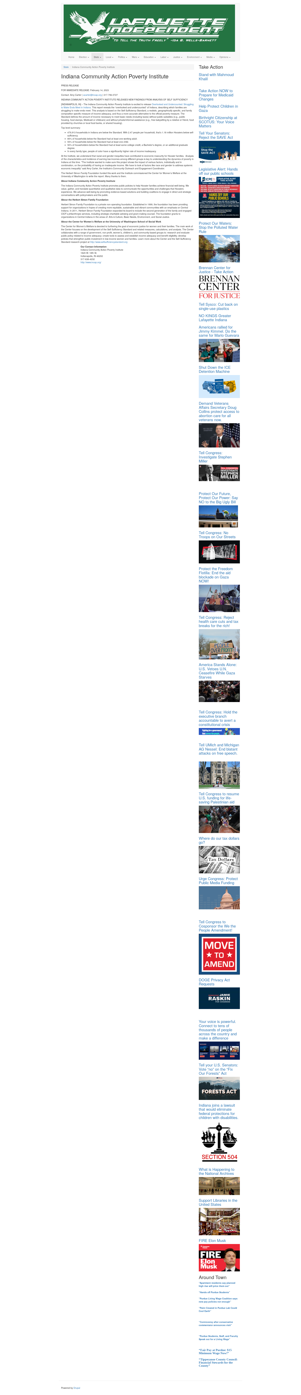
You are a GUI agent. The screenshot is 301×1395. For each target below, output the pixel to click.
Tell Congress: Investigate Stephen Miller (215, 457)
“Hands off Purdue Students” (214, 1292)
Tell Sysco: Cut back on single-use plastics (218, 306)
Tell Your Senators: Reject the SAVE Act (216, 135)
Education (149, 57)
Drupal (77, 1387)
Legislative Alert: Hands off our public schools (218, 171)
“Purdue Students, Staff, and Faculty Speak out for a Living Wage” (218, 1337)
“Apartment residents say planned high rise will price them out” (217, 1284)
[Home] (150, 28)
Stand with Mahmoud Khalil (216, 76)
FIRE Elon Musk (212, 1240)
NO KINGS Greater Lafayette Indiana (215, 317)
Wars (134, 57)
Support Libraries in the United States (218, 1202)
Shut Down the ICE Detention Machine (215, 369)
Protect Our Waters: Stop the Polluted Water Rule (218, 227)
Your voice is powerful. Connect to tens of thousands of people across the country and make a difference (218, 1030)
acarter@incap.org (92, 94)
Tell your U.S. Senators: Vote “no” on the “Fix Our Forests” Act (218, 1069)
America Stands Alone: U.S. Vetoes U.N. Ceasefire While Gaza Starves (218, 671)
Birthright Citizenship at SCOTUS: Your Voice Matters (218, 121)
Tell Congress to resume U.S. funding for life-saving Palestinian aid (219, 798)
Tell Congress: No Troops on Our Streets (217, 534)
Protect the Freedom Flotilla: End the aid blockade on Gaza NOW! (216, 575)
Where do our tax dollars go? (219, 840)
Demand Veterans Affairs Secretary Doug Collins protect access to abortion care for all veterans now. (219, 411)
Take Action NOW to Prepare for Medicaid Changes (216, 95)
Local (109, 57)
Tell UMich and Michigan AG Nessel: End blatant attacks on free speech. (219, 749)
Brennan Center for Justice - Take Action (216, 269)
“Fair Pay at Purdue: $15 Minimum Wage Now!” (215, 1351)
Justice (177, 57)
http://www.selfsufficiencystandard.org (108, 241)
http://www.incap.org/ (91, 262)
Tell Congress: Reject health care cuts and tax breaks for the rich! (218, 621)
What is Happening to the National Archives (216, 1171)
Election (83, 57)
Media (209, 57)
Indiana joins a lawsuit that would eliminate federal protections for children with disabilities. (218, 1111)
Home (71, 57)
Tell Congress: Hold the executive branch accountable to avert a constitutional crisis (218, 718)
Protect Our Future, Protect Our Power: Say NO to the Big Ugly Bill (218, 497)
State (97, 57)
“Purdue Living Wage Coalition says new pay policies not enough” (218, 1300)
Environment (193, 57)
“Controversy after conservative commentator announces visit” (216, 1323)
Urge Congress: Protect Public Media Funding (218, 880)
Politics (122, 57)
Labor (164, 57)
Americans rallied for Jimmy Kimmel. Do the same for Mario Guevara (219, 331)
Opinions (224, 57)
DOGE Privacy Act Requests (214, 981)
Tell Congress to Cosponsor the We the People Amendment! (217, 926)
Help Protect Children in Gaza (218, 108)
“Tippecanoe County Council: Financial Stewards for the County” (218, 1362)
